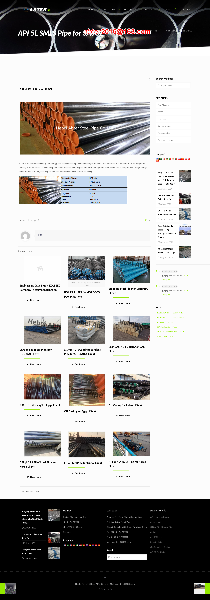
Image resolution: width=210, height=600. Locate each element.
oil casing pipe (156, 522)
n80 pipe (154, 532)
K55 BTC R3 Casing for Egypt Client (40, 405)
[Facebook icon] (99, 589)
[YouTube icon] (105, 589)
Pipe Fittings (163, 105)
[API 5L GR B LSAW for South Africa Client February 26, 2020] (202, 588)
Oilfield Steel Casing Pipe (161, 527)
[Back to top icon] (105, 578)
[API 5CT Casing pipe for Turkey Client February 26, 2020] (8, 588)
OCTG (160, 112)
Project (157, 31)
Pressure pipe (163, 133)
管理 (39, 235)
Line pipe (161, 119)
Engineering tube (165, 140)
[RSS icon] (111, 589)
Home (145, 31)
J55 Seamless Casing (160, 547)
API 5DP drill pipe (158, 552)
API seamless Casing (159, 517)
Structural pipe (164, 126)
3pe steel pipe (156, 542)
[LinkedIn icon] (108, 589)
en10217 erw (156, 537)
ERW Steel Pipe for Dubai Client (83, 463)
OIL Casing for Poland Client (125, 405)
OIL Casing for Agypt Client (80, 411)
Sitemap (67, 532)
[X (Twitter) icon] (102, 589)
